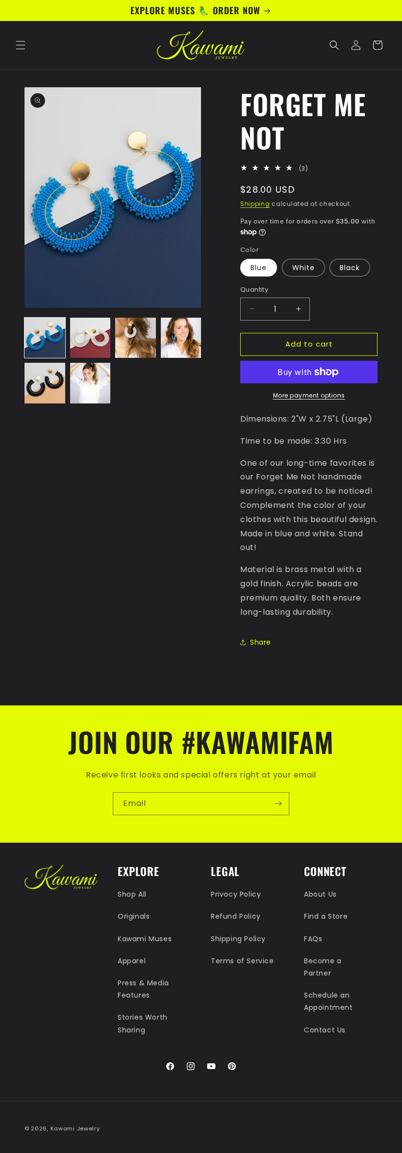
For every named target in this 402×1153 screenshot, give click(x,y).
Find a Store (326, 916)
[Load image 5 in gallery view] (45, 383)
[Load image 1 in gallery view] (45, 338)
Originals (134, 916)
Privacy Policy (236, 894)
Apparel (132, 961)
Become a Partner (323, 967)
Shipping (255, 204)
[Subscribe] (278, 803)
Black (350, 268)
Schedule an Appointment (328, 1001)
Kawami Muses (145, 939)
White (303, 268)
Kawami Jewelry (75, 1128)
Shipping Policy (238, 939)
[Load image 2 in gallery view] (90, 338)
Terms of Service (242, 961)
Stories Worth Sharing (143, 1023)
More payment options (309, 395)
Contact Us (325, 1030)
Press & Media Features (143, 989)
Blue (259, 268)
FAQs (313, 939)
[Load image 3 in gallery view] (135, 338)
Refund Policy (236, 916)
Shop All (132, 894)
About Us (320, 894)
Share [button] (260, 642)
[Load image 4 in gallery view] (181, 338)
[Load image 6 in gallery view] (90, 383)
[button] (20, 45)
